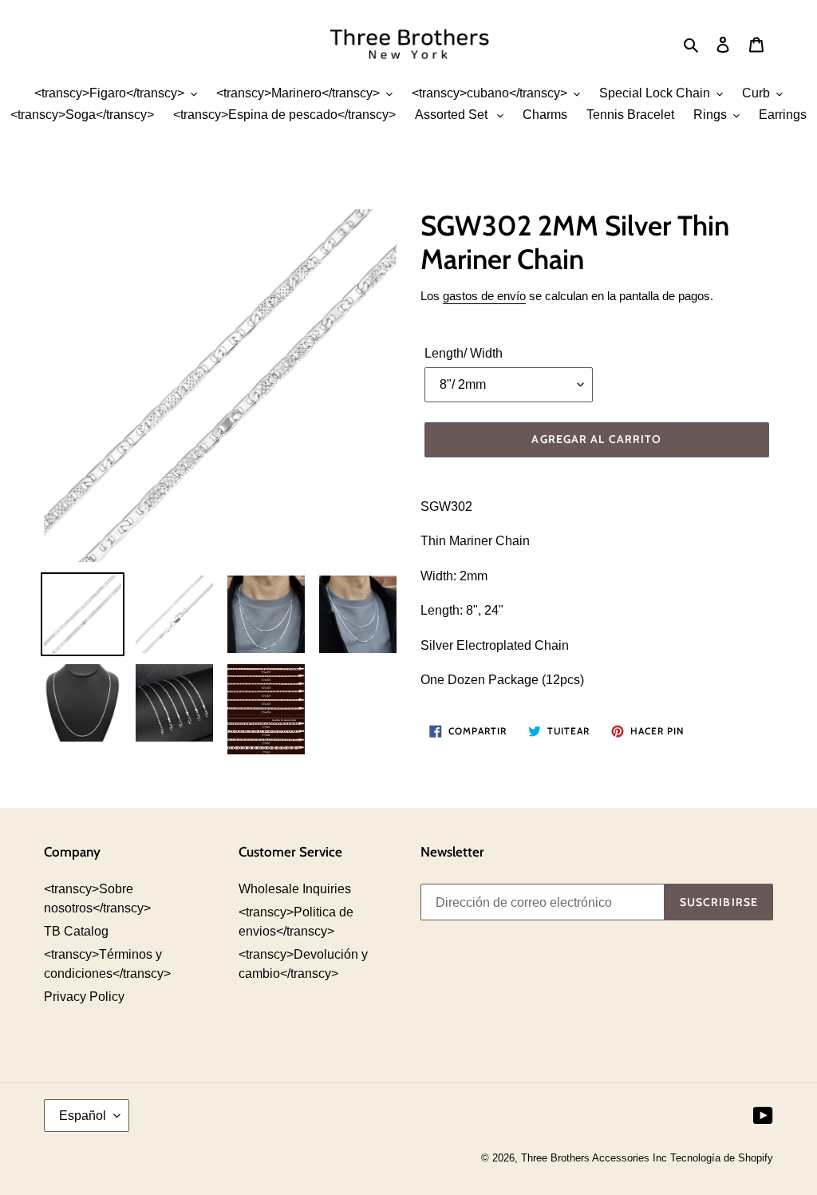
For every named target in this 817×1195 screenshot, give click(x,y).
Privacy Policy (84, 996)
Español (82, 1115)
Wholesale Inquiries (295, 889)
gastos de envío (484, 296)
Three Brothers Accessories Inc (595, 1158)
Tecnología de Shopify (721, 1158)
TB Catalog (76, 931)
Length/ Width (463, 353)
